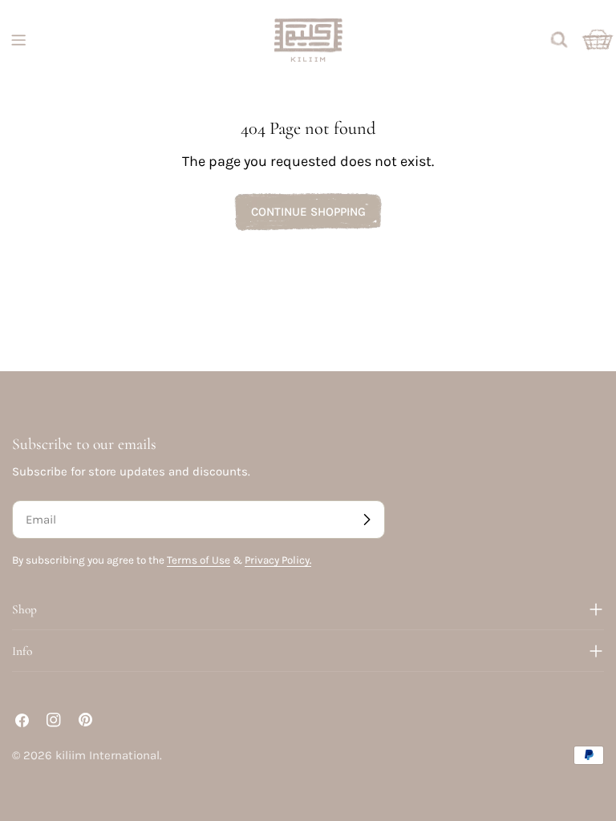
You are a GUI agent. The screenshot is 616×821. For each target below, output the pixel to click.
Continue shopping (308, 211)
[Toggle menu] (18, 40)
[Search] (559, 40)
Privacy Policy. (278, 560)
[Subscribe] (366, 519)
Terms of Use (198, 560)
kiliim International (107, 755)
